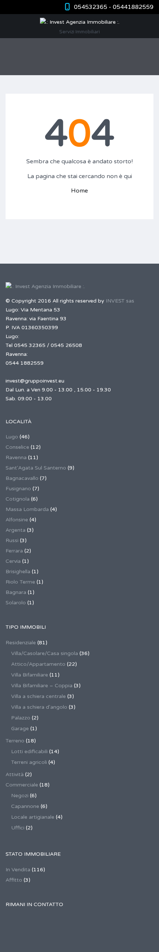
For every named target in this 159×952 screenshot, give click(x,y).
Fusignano (18, 488)
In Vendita (18, 869)
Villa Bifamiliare (29, 675)
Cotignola (18, 499)
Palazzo (20, 718)
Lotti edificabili (29, 751)
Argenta (16, 530)
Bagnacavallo (22, 478)
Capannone (25, 806)
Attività (15, 774)
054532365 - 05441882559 (113, 7)
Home (79, 190)
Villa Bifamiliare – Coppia (41, 685)
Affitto (14, 880)
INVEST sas (120, 301)
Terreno (15, 741)
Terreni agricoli (29, 762)
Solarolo (16, 602)
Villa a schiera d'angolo (39, 707)
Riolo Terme (20, 582)
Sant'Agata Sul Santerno (36, 468)
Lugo (12, 437)
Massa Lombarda (27, 509)
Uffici (17, 828)
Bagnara (16, 592)
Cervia (13, 561)
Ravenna (16, 457)
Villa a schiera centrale (38, 696)
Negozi (19, 795)
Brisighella (18, 571)
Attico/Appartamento (38, 664)
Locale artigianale (32, 817)
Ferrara (14, 551)
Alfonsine (17, 520)
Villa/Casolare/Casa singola (44, 653)
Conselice (17, 447)
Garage (20, 728)
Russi (12, 540)
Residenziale (21, 642)
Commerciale (22, 785)
